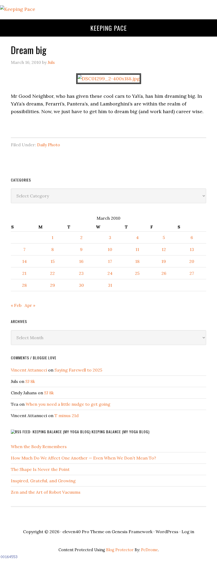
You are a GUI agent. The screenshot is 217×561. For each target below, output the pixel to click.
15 (53, 261)
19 (163, 261)
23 (81, 273)
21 (24, 273)
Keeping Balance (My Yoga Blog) (121, 431)
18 (137, 261)
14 (24, 261)
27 (191, 273)
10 (110, 249)
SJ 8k (30, 381)
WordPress (167, 531)
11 (137, 249)
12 (164, 249)
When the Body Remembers (39, 446)
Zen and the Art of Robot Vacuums (45, 492)
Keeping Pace (108, 28)
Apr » (30, 305)
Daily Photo (48, 144)
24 (109, 273)
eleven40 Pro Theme (83, 531)
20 (191, 261)
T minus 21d (67, 415)
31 (110, 285)
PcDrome (149, 549)
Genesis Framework (132, 531)
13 (192, 249)
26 (163, 273)
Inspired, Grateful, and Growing (43, 480)
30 (81, 285)
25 (137, 273)
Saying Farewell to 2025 (78, 370)
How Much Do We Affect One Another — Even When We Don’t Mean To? (83, 458)
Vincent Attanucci (29, 370)
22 (52, 273)
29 (52, 285)
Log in (188, 531)
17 (110, 261)
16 (81, 261)
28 (24, 285)
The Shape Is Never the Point (40, 469)
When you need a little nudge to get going (68, 404)
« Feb (16, 305)
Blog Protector (120, 549)
